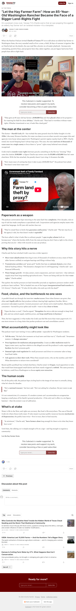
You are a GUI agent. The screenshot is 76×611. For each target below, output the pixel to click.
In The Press (6, 8)
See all (5, 567)
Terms (43, 597)
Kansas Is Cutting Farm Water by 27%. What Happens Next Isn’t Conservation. (28, 553)
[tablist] (10, 490)
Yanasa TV (12, 29)
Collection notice (51, 597)
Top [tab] (4, 515)
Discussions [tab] (16, 515)
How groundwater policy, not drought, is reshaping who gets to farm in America (29, 557)
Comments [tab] (6, 490)
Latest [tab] (9, 515)
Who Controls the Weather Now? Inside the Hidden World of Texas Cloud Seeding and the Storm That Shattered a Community (32, 522)
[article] (38, 526)
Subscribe (62, 3)
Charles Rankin (23, 29)
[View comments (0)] (10, 36)
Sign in (70, 3)
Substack (28, 607)
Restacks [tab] (15, 490)
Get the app (48, 602)
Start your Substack (33, 602)
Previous (9, 476)
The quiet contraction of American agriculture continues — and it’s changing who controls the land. (32, 541)
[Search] (72, 515)
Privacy (37, 597)
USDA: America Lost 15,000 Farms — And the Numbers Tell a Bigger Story (32, 537)
